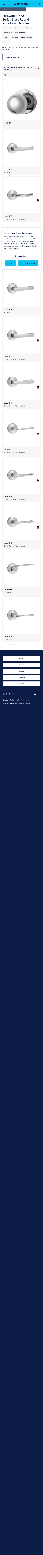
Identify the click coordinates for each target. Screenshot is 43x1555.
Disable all (10, 263)
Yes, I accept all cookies (28, 263)
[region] (21, 248)
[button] (19, 9)
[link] (7, 9)
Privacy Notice (13, 248)
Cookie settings (20, 256)
